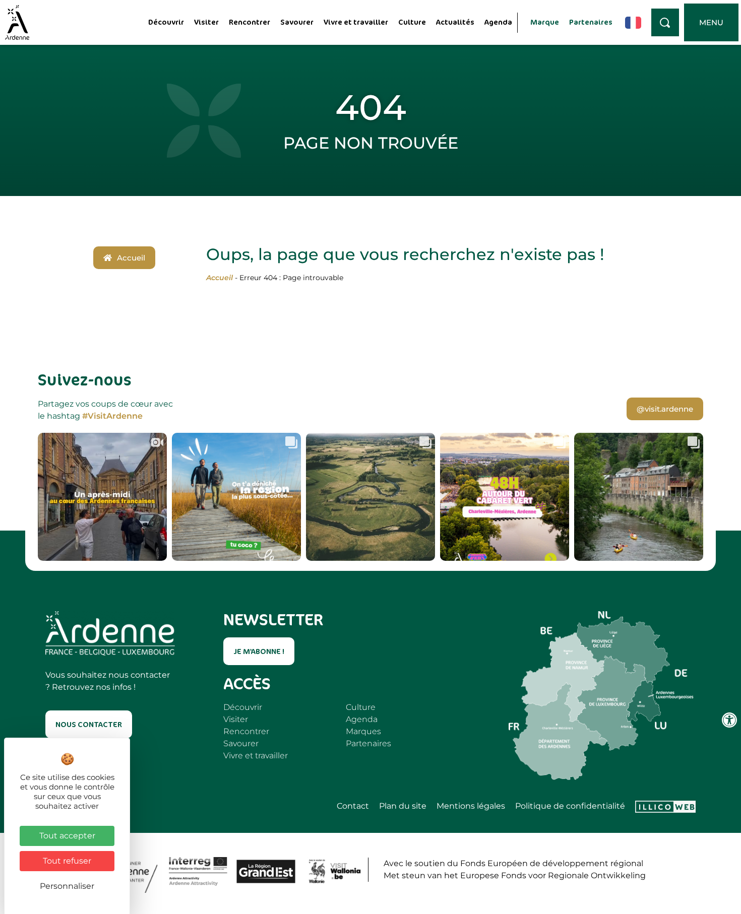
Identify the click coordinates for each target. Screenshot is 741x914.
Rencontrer (249, 22)
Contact (353, 806)
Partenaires (590, 22)
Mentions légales (471, 806)
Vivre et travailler (356, 22)
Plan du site (402, 806)
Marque (544, 22)
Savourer (297, 22)
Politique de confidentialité (570, 806)
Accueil (219, 278)
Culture (412, 22)
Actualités (455, 22)
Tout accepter (67, 835)
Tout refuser (67, 861)
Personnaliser (67, 886)
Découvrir (166, 22)
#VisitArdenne (112, 416)
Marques (363, 731)
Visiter (206, 22)
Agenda (498, 22)
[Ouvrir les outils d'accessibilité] (729, 720)
